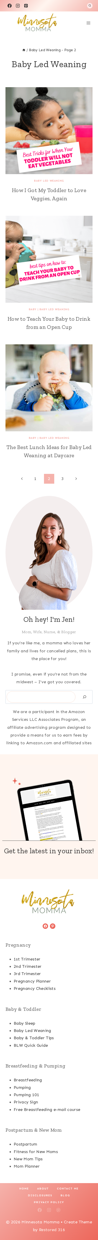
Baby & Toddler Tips (34, 1037)
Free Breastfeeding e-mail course (47, 1109)
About (43, 1188)
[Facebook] (9, 6)
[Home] (24, 50)
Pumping (22, 1087)
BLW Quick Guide (31, 1045)
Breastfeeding (28, 1079)
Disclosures (40, 1195)
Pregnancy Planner (32, 981)
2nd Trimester (28, 966)
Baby (32, 309)
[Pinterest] (26, 6)
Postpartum (25, 1144)
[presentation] (49, 130)
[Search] (84, 697)
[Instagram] (18, 6)
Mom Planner (27, 1166)
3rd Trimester (27, 973)
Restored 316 (52, 1229)
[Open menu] (88, 22)
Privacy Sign (26, 1102)
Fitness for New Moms (36, 1151)
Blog (65, 1195)
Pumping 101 (26, 1094)
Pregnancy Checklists (35, 988)
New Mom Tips (28, 1158)
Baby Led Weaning (49, 180)
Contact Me (68, 1188)
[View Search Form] (90, 5)
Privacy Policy (49, 1202)
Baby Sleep (24, 1023)
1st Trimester (27, 959)
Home (24, 1188)
